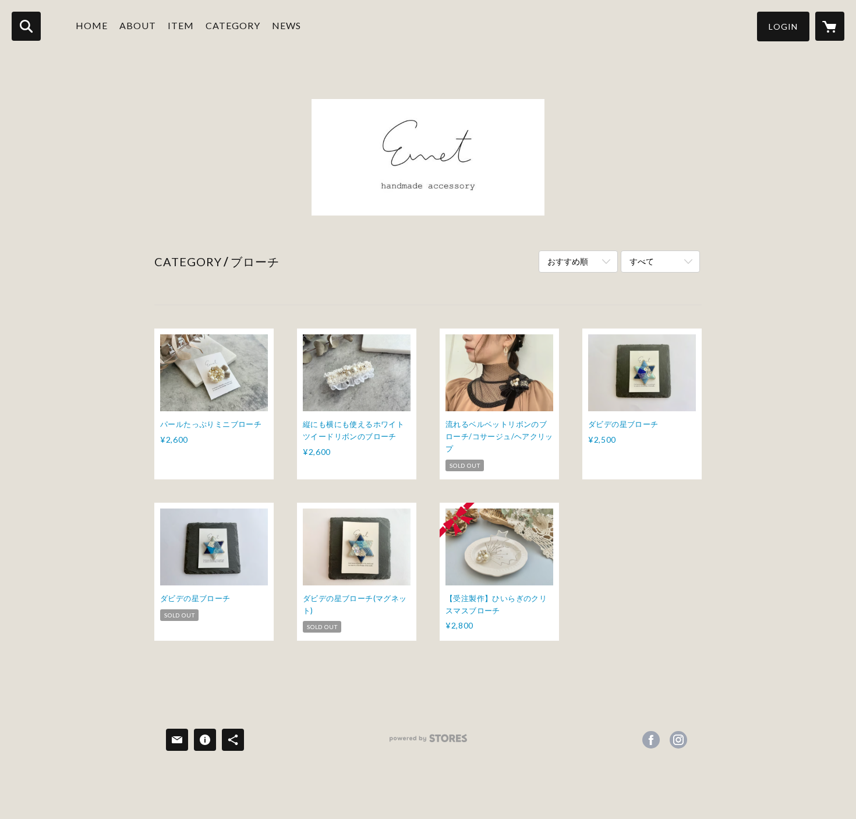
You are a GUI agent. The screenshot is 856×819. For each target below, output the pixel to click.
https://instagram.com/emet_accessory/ (678, 740)
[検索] (26, 26)
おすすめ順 (567, 261)
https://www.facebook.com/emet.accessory (651, 740)
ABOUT (137, 25)
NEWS (286, 25)
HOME (92, 25)
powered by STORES (428, 742)
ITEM (181, 25)
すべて (641, 261)
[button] (783, 26)
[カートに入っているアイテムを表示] (829, 26)
